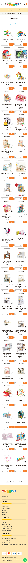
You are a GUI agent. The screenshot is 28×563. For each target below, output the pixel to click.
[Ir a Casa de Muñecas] (20, 167)
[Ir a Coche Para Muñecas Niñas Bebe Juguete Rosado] (7, 232)
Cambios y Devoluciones (7, 526)
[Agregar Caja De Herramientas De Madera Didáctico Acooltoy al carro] (25, 134)
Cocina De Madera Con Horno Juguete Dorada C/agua (21, 263)
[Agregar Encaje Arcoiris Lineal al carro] (25, 471)
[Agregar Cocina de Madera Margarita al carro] (11, 290)
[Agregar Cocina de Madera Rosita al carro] (11, 383)
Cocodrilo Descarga (7, 399)
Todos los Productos (10, 13)
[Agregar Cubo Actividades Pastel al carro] (11, 427)
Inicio (3, 13)
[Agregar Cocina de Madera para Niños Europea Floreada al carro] (25, 290)
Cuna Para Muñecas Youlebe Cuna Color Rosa (7, 444)
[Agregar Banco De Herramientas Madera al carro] (25, 88)
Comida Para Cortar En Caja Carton (21, 399)
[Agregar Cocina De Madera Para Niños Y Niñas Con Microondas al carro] (25, 361)
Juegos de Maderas (6, 508)
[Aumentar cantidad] (7, 44)
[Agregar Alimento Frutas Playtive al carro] (11, 44)
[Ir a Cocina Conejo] (20, 232)
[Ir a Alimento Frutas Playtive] (7, 33)
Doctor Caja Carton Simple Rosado (7, 466)
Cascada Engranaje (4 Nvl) (21, 214)
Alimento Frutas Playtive (7, 39)
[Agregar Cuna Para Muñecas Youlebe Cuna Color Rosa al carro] (11, 449)
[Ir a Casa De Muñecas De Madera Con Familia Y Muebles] (7, 208)
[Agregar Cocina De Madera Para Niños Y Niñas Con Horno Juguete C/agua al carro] (11, 361)
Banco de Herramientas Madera (7, 105)
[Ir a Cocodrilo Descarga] (7, 392)
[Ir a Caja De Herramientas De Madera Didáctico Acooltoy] (20, 121)
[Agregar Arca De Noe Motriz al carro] (25, 44)
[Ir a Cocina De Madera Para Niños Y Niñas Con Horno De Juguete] (20, 300)
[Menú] (2, 4)
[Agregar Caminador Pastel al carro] (25, 157)
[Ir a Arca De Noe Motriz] (20, 33)
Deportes (4, 514)
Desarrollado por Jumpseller (20, 559)
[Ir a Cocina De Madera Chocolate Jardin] (7, 255)
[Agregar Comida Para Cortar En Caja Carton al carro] (25, 405)
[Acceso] (21, 4)
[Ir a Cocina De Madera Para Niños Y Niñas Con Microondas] (20, 347)
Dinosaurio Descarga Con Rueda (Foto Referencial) (21, 444)
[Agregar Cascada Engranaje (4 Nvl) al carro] (25, 222)
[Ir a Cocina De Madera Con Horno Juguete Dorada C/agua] (20, 255)
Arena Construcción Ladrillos (7, 61)
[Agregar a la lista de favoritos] (11, 36)
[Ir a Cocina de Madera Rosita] (7, 370)
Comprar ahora (7, 47)
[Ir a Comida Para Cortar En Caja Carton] (20, 392)
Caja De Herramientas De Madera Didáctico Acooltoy (21, 128)
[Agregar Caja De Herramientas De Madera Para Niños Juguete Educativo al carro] (11, 157)
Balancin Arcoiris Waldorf (7, 82)
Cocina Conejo (20, 238)
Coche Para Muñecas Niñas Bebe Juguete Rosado (7, 240)
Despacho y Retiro (6, 524)
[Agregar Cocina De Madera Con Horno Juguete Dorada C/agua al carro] (25, 268)
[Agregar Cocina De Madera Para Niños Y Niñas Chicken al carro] (11, 314)
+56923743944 (7, 540)
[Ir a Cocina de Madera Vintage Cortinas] (20, 370)
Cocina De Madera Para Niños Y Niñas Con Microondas (21, 355)
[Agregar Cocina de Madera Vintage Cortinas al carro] (25, 383)
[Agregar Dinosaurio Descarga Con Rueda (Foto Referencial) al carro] (25, 449)
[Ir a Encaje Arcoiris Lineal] (20, 459)
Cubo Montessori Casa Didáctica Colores (21, 421)
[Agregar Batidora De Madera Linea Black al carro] (11, 134)
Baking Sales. (10, 560)
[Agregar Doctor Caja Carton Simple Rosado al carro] (11, 471)
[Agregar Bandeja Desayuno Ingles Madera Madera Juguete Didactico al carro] (25, 112)
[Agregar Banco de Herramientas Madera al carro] (11, 112)
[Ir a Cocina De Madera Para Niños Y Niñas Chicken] (7, 300)
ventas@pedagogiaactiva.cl (10, 538)
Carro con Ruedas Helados (7, 173)
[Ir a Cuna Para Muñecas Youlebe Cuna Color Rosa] (7, 436)
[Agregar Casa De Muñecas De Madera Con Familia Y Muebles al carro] (11, 222)
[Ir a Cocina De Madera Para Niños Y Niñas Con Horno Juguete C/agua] (7, 347)
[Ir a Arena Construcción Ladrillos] (7, 54)
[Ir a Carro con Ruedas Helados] (7, 167)
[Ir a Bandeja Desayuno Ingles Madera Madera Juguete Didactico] (20, 98)
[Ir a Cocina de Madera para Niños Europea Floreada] (20, 278)
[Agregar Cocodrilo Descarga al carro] (11, 405)
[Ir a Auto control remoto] (20, 54)
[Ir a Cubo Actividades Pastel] (7, 414)
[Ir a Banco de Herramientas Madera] (7, 98)
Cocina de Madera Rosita (7, 378)
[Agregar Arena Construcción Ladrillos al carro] (11, 66)
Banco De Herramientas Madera (21, 83)
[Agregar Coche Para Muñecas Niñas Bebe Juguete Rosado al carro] (11, 245)
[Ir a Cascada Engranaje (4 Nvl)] (20, 208)
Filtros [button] (15, 23)
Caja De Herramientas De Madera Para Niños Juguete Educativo (7, 151)
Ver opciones (21, 427)
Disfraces (4, 510)
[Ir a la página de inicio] (13, 4)
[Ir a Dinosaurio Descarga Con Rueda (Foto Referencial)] (20, 436)
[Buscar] (5, 4)
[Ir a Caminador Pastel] (20, 143)
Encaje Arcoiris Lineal (21, 465)
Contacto (4, 522)
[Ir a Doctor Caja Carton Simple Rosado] (7, 459)
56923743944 (7, 542)
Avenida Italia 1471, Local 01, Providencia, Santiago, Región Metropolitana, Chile (15, 545)
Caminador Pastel (21, 150)
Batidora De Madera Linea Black (7, 128)
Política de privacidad (6, 530)
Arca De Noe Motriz (21, 39)
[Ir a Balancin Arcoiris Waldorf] (7, 76)
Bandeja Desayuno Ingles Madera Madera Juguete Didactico (20, 106)
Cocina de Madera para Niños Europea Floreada (20, 285)
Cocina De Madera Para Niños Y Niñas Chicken (7, 307)
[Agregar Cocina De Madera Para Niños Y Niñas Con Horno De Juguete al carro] (25, 314)
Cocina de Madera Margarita (7, 284)
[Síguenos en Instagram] (8, 497)
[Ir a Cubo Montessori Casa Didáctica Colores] (20, 414)
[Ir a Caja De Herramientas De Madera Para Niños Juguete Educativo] (7, 143)
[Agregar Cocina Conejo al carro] (25, 245)
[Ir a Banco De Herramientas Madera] (20, 76)
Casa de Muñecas (21, 173)
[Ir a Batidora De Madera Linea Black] (7, 121)
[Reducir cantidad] (2, 44)
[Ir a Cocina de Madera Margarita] (7, 278)
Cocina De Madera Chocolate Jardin (7, 262)
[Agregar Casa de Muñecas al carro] (25, 178)
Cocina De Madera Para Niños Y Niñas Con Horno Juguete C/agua (7, 355)
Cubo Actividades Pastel (7, 421)
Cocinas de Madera (6, 506)
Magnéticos (4, 512)
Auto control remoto (20, 60)
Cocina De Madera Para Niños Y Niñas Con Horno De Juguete (21, 308)
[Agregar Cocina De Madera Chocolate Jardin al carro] (11, 268)
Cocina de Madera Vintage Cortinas (21, 377)
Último (20, 481)
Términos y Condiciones (7, 528)
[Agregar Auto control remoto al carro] (25, 66)
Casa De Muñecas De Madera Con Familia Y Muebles (7, 216)
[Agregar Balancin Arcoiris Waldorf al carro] (11, 88)
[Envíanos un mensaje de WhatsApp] (25, 560)
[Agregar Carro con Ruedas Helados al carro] (11, 178)
